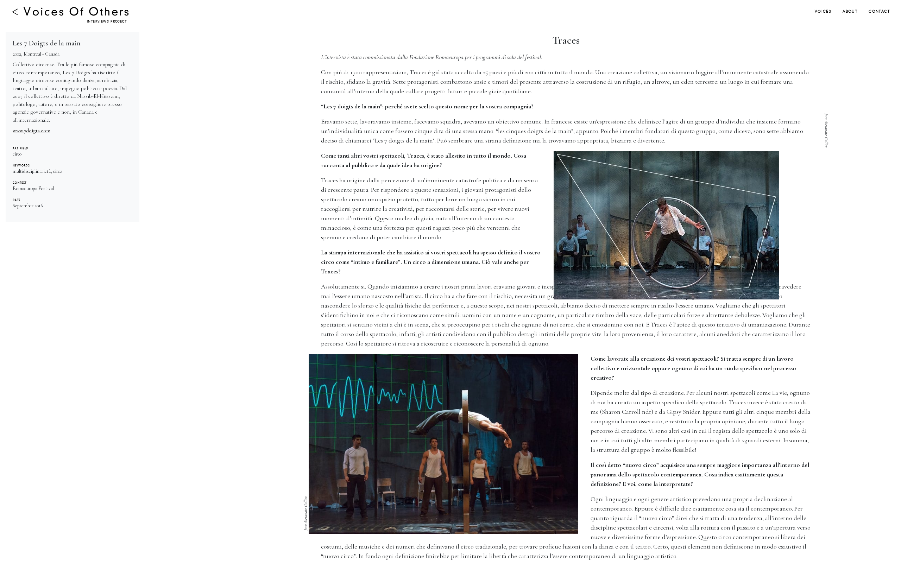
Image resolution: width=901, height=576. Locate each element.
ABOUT (850, 11)
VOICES (823, 11)
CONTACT (879, 11)
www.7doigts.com (31, 130)
